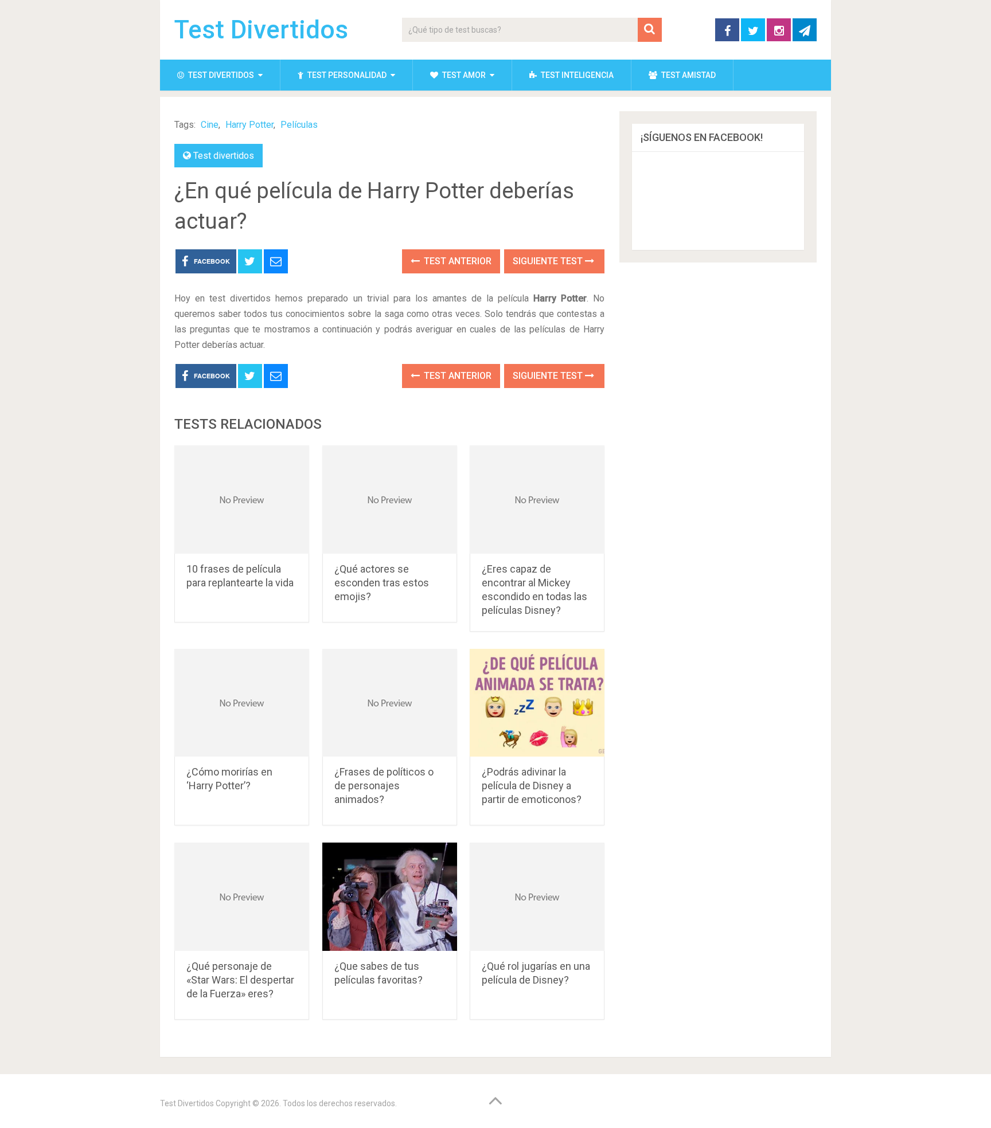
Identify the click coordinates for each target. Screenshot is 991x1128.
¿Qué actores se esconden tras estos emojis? (381, 582)
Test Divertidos (261, 29)
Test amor (463, 75)
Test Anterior (456, 261)
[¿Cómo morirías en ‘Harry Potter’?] (241, 703)
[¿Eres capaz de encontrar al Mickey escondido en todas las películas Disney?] (537, 499)
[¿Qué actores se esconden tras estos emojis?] (389, 499)
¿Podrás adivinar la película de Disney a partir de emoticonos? (532, 785)
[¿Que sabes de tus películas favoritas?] (389, 897)
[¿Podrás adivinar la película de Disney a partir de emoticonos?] (537, 703)
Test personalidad (346, 75)
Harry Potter (249, 124)
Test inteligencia (576, 75)
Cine (210, 124)
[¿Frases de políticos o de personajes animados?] (389, 703)
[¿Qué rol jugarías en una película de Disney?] (537, 897)
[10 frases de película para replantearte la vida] (241, 499)
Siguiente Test (549, 261)
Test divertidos (220, 75)
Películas (299, 124)
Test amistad (688, 75)
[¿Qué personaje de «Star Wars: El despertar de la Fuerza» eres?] (241, 897)
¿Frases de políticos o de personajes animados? (384, 785)
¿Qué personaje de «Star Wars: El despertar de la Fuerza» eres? (240, 980)
